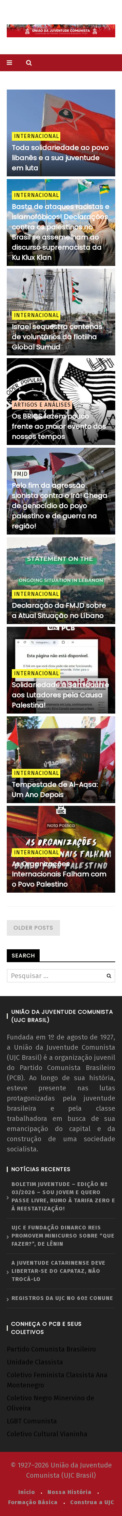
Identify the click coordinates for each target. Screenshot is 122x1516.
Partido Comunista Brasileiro (51, 1349)
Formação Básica (33, 1502)
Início (26, 1492)
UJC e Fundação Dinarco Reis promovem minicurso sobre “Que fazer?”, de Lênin (63, 1235)
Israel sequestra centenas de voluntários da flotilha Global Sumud (57, 337)
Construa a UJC (92, 1502)
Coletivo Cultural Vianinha (47, 1434)
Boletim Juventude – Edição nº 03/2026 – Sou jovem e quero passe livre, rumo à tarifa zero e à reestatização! (63, 1196)
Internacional (36, 136)
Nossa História (69, 1492)
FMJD (21, 474)
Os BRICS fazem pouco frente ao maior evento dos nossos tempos (59, 426)
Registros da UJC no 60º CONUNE (62, 1298)
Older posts (33, 928)
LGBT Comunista (32, 1421)
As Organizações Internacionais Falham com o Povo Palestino (59, 874)
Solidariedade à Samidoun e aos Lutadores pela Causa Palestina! (60, 695)
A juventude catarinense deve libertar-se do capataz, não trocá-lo (58, 1271)
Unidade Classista (35, 1362)
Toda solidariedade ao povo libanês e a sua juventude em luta (60, 158)
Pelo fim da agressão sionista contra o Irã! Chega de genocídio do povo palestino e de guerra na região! (59, 506)
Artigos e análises (42, 405)
